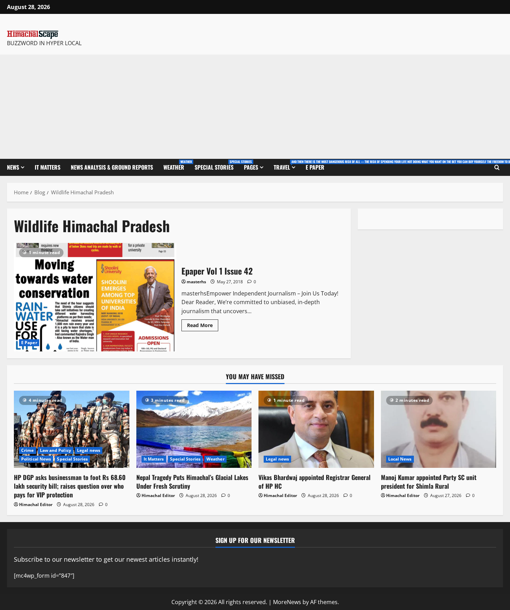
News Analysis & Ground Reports (112, 167)
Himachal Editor (35, 504)
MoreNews (287, 602)
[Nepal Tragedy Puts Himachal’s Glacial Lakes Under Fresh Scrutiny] (194, 429)
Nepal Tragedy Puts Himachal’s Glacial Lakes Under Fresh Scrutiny (192, 481)
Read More (202, 323)
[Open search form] (497, 167)
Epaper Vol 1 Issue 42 (95, 297)
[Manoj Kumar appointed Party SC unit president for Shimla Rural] (438, 429)
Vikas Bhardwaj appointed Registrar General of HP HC (314, 481)
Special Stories (217, 165)
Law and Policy (55, 450)
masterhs (196, 282)
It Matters (47, 167)
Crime (27, 450)
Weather (176, 165)
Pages (251, 167)
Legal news (88, 450)
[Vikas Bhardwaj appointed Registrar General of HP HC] (316, 429)
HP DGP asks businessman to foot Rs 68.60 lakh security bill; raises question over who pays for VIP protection (70, 486)
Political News (36, 459)
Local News (400, 459)
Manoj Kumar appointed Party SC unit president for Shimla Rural (428, 481)
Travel (287, 165)
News (13, 167)
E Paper (315, 167)
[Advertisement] (255, 106)
